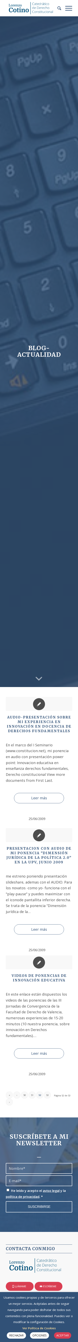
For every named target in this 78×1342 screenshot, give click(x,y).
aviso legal (51, 1190)
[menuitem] (57, 8)
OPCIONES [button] (39, 1335)
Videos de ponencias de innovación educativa (39, 978)
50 (24, 1095)
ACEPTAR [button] (62, 1335)
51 (32, 1095)
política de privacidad (22, 1196)
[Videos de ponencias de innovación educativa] (39, 962)
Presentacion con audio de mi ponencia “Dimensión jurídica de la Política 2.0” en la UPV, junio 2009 (39, 855)
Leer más (39, 798)
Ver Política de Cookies (39, 1328)
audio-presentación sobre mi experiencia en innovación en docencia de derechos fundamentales (39, 724)
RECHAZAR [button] (16, 1335)
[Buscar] (57, 8)
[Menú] (66, 8)
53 (47, 1095)
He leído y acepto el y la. (36, 1193)
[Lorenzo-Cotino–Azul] (32, 8)
